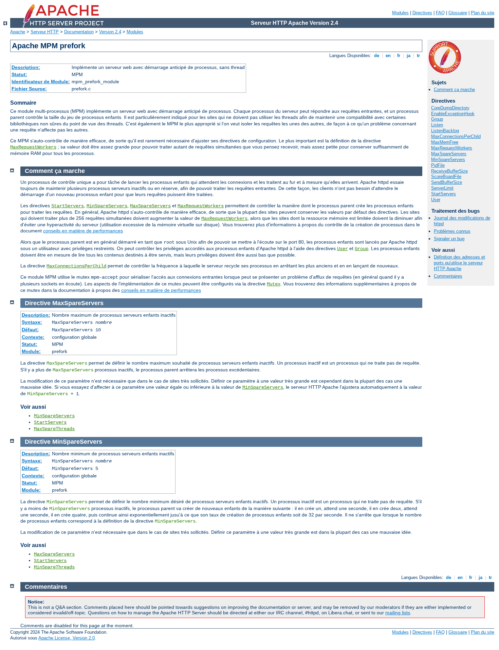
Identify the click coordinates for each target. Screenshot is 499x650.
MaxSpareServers (448, 153)
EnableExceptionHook (453, 113)
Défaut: (30, 329)
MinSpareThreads (54, 567)
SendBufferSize (446, 182)
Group (437, 119)
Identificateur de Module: (41, 81)
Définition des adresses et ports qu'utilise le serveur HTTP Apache (459, 262)
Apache (17, 31)
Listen (437, 124)
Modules (400, 12)
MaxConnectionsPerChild (456, 136)
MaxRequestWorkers (33, 147)
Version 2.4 (110, 31)
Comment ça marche (454, 89)
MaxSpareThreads (54, 429)
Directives (422, 12)
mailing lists (397, 612)
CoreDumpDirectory (450, 107)
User (435, 199)
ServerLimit (442, 188)
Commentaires (448, 276)
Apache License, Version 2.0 (66, 637)
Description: (26, 67)
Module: (31, 351)
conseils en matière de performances (83, 230)
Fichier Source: (29, 88)
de (377, 55)
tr (418, 55)
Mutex (273, 284)
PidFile (438, 165)
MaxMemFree (444, 142)
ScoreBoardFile (446, 176)
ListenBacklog (445, 130)
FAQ (440, 12)
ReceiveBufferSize (449, 171)
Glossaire (457, 12)
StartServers (443, 193)
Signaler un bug (449, 238)
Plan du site (482, 12)
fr (399, 55)
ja (408, 55)
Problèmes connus (452, 231)
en (388, 55)
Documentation (79, 31)
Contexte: (33, 337)
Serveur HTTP (45, 31)
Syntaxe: (32, 322)
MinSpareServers (448, 159)
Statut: (19, 74)
